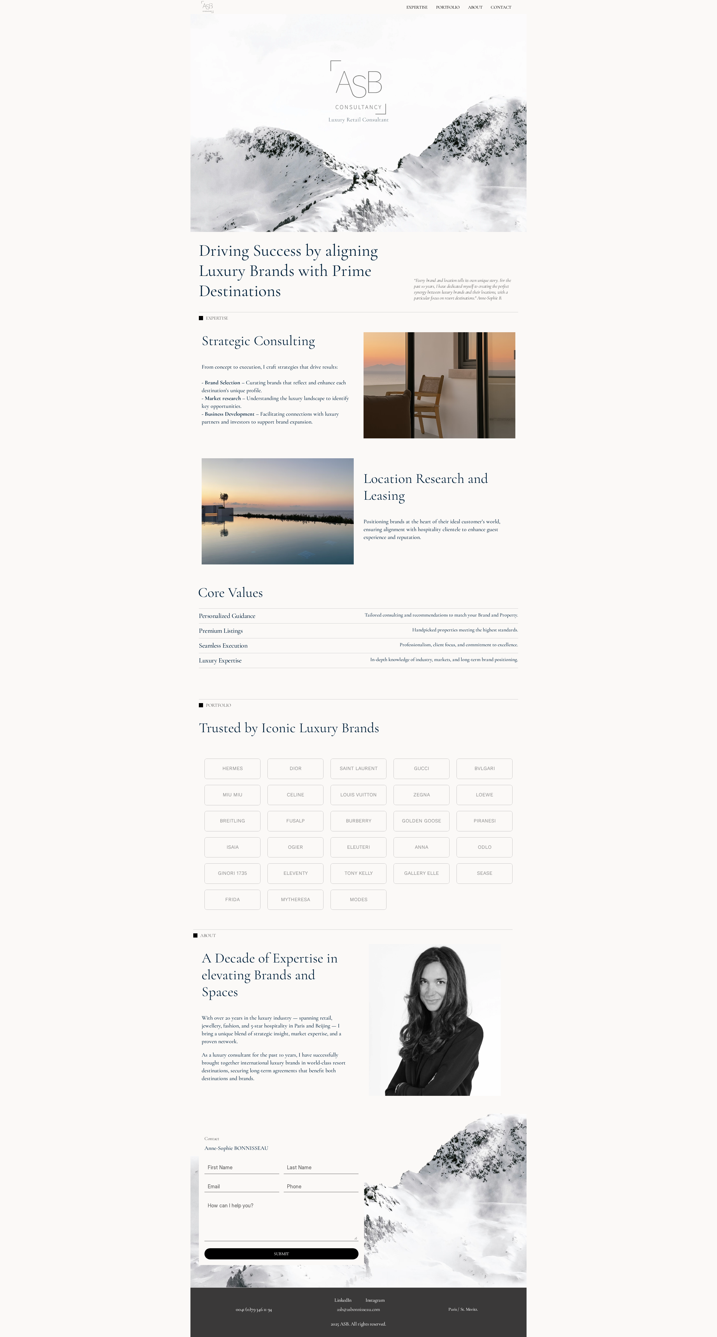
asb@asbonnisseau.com (358, 1309)
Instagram (375, 1300)
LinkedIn (342, 1300)
